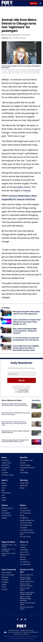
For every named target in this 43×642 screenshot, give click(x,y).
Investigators (6, 468)
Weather (24, 457)
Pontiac (27, 190)
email (25, 619)
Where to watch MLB (27, 581)
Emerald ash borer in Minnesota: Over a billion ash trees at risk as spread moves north (14, 423)
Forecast (23, 463)
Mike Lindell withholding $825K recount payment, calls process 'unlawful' (25, 331)
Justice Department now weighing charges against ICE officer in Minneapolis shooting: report (26, 348)
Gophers (4, 485)
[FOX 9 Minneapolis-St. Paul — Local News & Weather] (7, 3)
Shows (23, 505)
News (4, 457)
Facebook (5, 580)
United (4, 498)
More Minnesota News (12, 400)
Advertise (23, 559)
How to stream (6, 572)
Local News (5, 460)
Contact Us (23, 545)
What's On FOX (25, 554)
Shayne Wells (24, 483)
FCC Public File (24, 562)
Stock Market (6, 513)
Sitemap (22, 557)
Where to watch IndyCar (25, 589)
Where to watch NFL (26, 575)
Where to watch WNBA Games (27, 604)
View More (36, 400)
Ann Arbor (18, 187)
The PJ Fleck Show (26, 523)
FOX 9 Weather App (26, 460)
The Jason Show (25, 511)
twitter (21, 619)
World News (6, 465)
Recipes (22, 488)
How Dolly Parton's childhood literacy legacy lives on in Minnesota (16, 413)
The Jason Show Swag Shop (27, 533)
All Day (22, 515)
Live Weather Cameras (27, 468)
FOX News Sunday (8, 475)
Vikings (4, 483)
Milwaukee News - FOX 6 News (9, 546)
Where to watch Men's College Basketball (27, 593)
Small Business (6, 515)
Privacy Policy (23, 390)
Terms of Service (23, 392)
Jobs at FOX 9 (24, 552)
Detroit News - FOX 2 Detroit (9, 554)
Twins (3, 488)
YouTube (4, 589)
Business (4, 511)
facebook (17, 619)
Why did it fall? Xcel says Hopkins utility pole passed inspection (16, 431)
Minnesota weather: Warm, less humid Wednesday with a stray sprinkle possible (15, 404)
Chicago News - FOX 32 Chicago (8, 550)
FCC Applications (25, 564)
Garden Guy (24, 485)
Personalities (24, 550)
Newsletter (5, 577)
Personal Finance (7, 508)
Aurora (4, 500)
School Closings (25, 465)
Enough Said (24, 518)
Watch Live (33, 3)
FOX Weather (24, 472)
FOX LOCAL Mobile (8, 575)
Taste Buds (23, 528)
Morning (24, 480)
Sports (5, 480)
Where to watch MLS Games (27, 608)
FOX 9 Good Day (25, 513)
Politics (4, 470)
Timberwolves (6, 493)
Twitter (4, 584)
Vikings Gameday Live (27, 520)
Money (5, 505)
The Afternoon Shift (26, 530)
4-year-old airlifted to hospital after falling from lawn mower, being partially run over (27, 322)
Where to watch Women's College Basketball (25, 598)
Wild (3, 490)
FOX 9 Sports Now (26, 525)
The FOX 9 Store (25, 537)
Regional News (8, 542)
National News (6, 463)
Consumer (5, 472)
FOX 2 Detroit (26, 35)
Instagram (5, 582)
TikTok (4, 587)
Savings (4, 518)
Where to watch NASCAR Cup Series (26, 585)
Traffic (22, 470)
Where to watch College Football (25, 578)
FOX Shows (23, 508)
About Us (24, 542)
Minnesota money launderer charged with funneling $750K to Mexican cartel (15, 440)
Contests (23, 547)
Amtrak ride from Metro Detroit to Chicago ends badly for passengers (21, 66)
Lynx (3, 495)
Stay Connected (9, 569)
